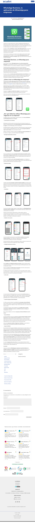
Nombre (5, 408)
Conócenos (17, 483)
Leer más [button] (20, 448)
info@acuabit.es (20, 491)
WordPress (6, 372)
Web (4, 414)
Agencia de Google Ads (8, 381)
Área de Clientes (6, 359)
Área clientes (17, 497)
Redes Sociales (6, 367)
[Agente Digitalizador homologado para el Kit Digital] (6, 470)
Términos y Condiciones (17, 515)
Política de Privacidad (17, 516)
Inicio (11, 18)
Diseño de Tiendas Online (8, 377)
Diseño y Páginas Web (7, 362)
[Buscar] (15, 354)
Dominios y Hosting (7, 383)
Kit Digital (17, 484)
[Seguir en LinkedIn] (15, 501)
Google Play (10, 83)
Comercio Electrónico (7, 361)
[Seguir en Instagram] (17, 501)
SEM (5, 369)
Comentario (6, 397)
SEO (5, 370)
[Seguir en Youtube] (19, 501)
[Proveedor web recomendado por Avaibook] (17, 474)
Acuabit (5, 356)
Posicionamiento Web (7, 379)
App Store (24, 82)
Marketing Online (15, 18)
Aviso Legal (17, 514)
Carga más (17, 462)
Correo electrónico (7, 411)
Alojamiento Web (7, 358)
